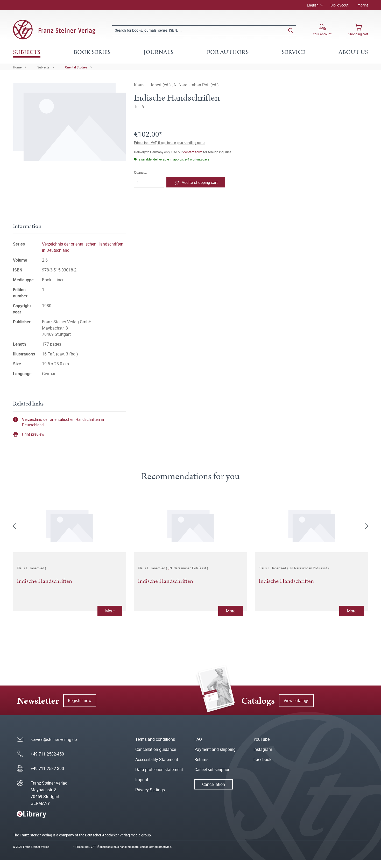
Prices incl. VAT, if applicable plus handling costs (169, 142)
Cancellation (213, 784)
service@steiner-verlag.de (54, 739)
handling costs (129, 847)
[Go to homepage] (54, 29)
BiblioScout (339, 5)
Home (17, 67)
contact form (192, 152)
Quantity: (140, 172)
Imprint (362, 5)
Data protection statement (159, 769)
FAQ (198, 739)
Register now (79, 700)
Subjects (43, 67)
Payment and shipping (215, 749)
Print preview (33, 434)
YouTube (261, 739)
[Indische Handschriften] (69, 525)
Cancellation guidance (155, 749)
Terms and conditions (155, 739)
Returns (201, 759)
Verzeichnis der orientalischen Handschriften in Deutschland (63, 422)
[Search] (291, 30)
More (110, 611)
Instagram (262, 749)
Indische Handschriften (44, 581)
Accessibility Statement (156, 759)
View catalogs (296, 700)
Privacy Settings (150, 790)
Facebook (262, 759)
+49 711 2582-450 (47, 754)
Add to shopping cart (200, 182)
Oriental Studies (76, 67)
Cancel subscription (212, 769)
